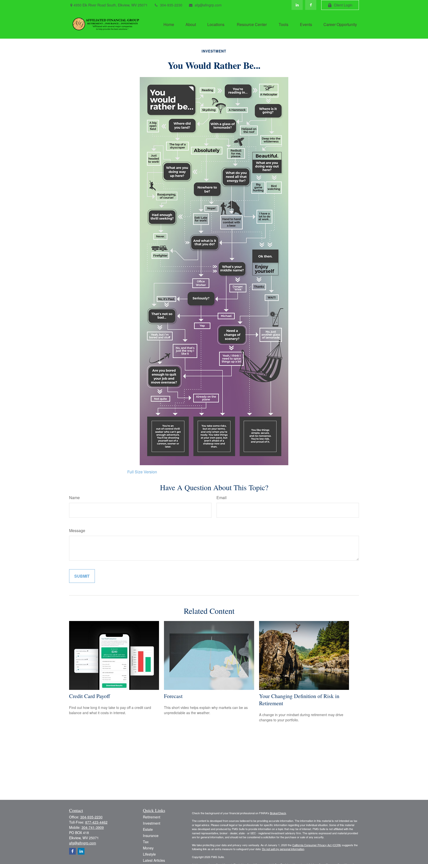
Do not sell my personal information (283, 849)
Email (221, 497)
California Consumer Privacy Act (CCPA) (316, 845)
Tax (146, 841)
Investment (151, 823)
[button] (168, 24)
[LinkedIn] (297, 5)
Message (77, 530)
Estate (148, 829)
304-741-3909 (92, 827)
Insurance (151, 835)
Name (74, 497)
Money (148, 847)
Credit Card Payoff (89, 696)
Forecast (173, 696)
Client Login (343, 4)
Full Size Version (142, 472)
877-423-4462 (96, 822)
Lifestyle (149, 854)
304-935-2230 (171, 4)
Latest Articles (154, 860)
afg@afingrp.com (208, 4)
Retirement (151, 816)
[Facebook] (310, 5)
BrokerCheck (278, 813)
